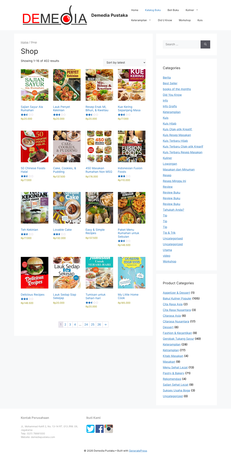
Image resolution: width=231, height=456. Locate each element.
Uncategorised (173, 238)
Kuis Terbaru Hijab (175, 140)
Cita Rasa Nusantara (177, 310)
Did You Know (172, 95)
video (166, 255)
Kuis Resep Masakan (177, 135)
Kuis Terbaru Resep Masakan (182, 152)
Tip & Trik (169, 232)
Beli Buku (173, 10)
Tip (165, 215)
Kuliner (190, 10)
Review (168, 186)
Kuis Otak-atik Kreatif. (177, 129)
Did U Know (165, 20)
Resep (167, 175)
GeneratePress (138, 450)
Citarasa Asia (172, 315)
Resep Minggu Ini (174, 181)
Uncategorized (173, 244)
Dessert (168, 327)
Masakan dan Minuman (179, 169)
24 (86, 324)
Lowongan (170, 163)
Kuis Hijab (169, 123)
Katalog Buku (153, 10)
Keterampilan (139, 20)
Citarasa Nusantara (176, 321)
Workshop (185, 20)
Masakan (169, 361)
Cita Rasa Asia (173, 304)
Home (134, 10)
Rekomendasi (172, 379)
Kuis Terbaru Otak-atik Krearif (183, 146)
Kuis (200, 20)
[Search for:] (182, 44)
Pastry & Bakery (173, 373)
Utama (167, 250)
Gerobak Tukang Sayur (178, 338)
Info (165, 100)
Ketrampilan (171, 350)
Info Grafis (170, 106)
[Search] (205, 44)
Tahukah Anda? (173, 209)
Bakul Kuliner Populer (177, 298)
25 (92, 324)
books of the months (177, 89)
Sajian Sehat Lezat (175, 384)
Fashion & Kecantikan (177, 333)
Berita (167, 77)
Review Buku (171, 192)
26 (99, 324)
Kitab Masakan (173, 356)
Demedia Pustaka (109, 15)
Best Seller (170, 83)
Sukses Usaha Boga (176, 390)
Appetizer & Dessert (176, 292)
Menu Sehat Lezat (175, 367)
